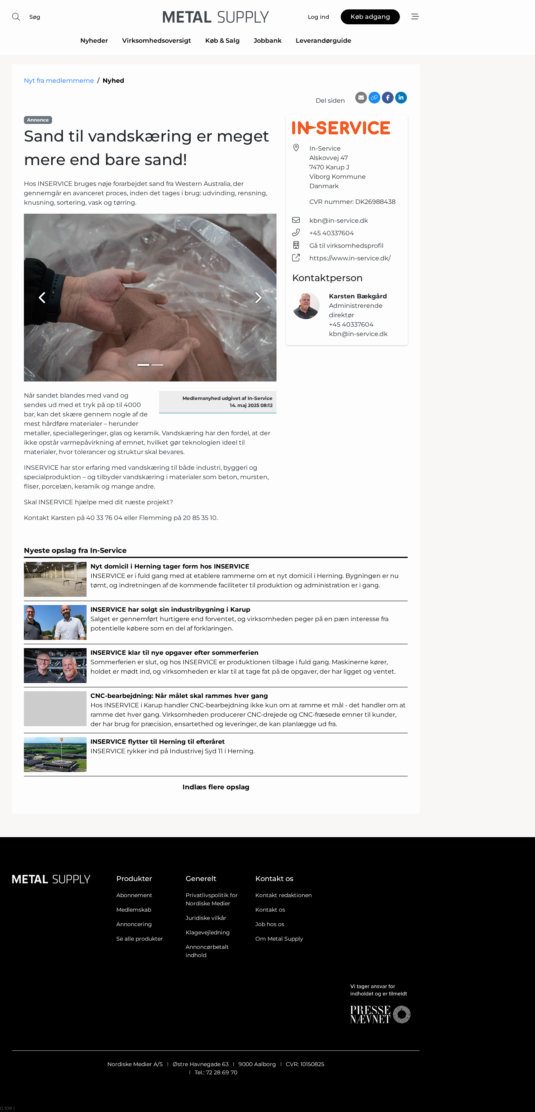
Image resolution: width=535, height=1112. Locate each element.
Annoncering (134, 924)
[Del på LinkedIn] (401, 98)
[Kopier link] (374, 98)
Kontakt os (270, 909)
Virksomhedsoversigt (156, 40)
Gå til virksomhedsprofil (346, 245)
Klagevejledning (208, 932)
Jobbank (268, 40)
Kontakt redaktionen (283, 895)
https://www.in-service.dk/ (349, 258)
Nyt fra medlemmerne (59, 80)
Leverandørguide (323, 40)
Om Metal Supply (279, 938)
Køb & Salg (222, 40)
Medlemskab (133, 909)
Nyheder (94, 40)
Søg (34, 16)
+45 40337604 (331, 233)
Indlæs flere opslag (216, 787)
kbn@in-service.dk (338, 220)
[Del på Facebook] (388, 98)
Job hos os (269, 924)
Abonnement (134, 895)
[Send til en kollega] (361, 98)
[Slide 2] (157, 365)
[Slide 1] (143, 365)
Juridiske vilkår (206, 917)
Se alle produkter (139, 938)
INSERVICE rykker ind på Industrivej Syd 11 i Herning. (172, 746)
